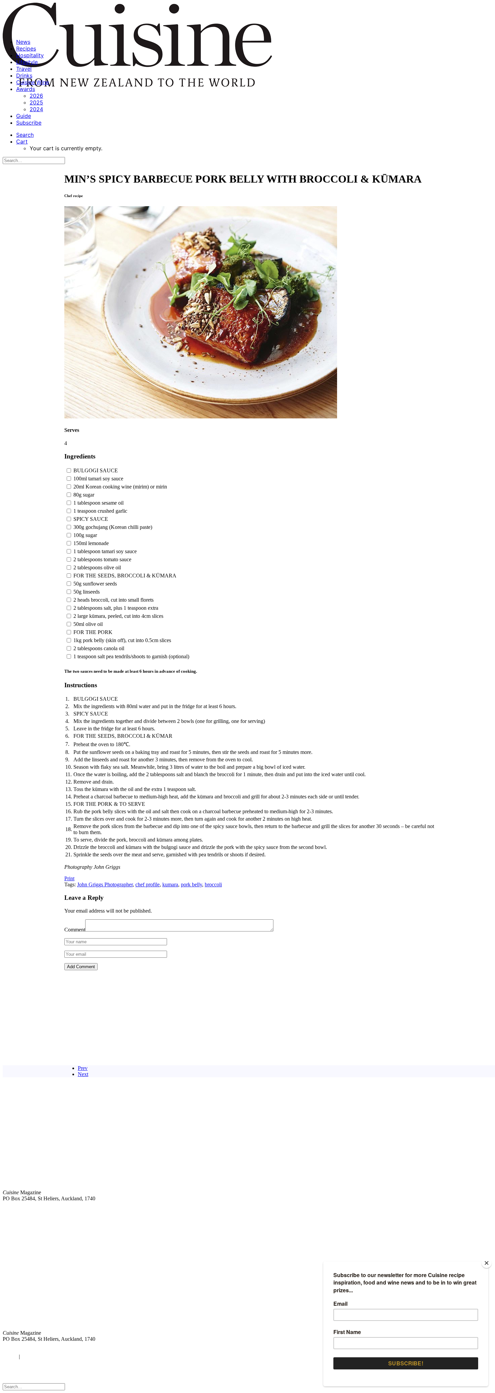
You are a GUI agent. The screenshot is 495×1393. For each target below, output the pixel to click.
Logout (30, 1356)
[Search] (34, 160)
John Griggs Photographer (105, 884)
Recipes (26, 48)
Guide (23, 116)
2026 (36, 95)
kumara (170, 884)
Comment (74, 929)
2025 (36, 102)
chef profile (147, 884)
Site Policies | (440, 1210)
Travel (24, 68)
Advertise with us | (380, 1210)
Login (9, 1356)
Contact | (413, 1210)
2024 (36, 109)
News (23, 41)
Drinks (24, 75)
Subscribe (28, 122)
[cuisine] (146, 1277)
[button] (25, 134)
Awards (25, 89)
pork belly (191, 884)
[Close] (487, 1263)
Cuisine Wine (32, 82)
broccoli (213, 884)
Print (69, 878)
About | (465, 1210)
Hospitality (30, 55)
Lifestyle (27, 62)
